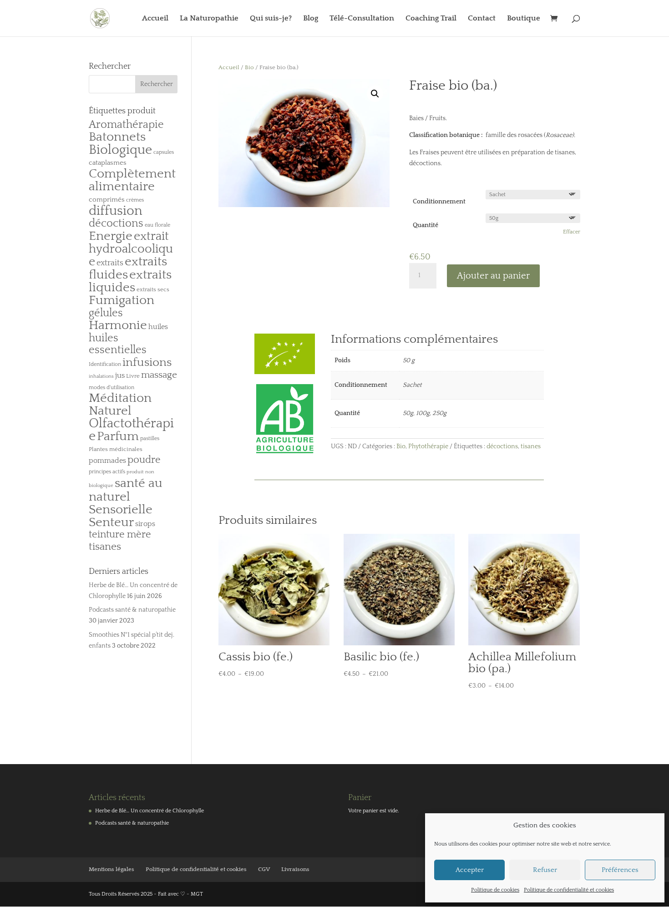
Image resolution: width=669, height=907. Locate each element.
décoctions (502, 446)
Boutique (523, 18)
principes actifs (107, 472)
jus (120, 375)
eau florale (157, 225)
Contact (482, 18)
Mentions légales (111, 869)
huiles (158, 327)
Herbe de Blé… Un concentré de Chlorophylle (149, 811)
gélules (106, 313)
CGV (264, 869)
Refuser (545, 870)
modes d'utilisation (111, 387)
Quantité (425, 225)
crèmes (135, 200)
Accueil (155, 18)
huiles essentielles (118, 344)
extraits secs (153, 289)
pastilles (149, 438)
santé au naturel (125, 490)
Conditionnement (439, 201)
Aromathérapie (126, 125)
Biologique (120, 149)
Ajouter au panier (493, 276)
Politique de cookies (495, 890)
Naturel (110, 411)
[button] (375, 94)
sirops (145, 524)
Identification (105, 364)
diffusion (115, 211)
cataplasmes (108, 163)
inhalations (101, 376)
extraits (109, 263)
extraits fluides (128, 268)
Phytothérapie (428, 446)
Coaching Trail (430, 18)
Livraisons (295, 869)
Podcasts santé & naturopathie (132, 609)
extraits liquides (130, 281)
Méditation (120, 398)
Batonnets (117, 137)
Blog (310, 18)
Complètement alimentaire (132, 180)
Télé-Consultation (361, 18)
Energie (110, 236)
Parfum (118, 436)
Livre (133, 376)
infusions (147, 362)
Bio (249, 67)
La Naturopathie (209, 18)
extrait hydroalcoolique (131, 249)
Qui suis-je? (271, 18)
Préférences (620, 870)
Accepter (470, 870)
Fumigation (121, 300)
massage (159, 375)
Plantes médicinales (115, 449)
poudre (144, 460)
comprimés (107, 199)
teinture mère (120, 534)
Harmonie (118, 325)
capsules (163, 152)
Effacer (571, 232)
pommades (107, 460)
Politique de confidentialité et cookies (569, 890)
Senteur (111, 522)
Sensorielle (120, 510)
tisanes (531, 446)
